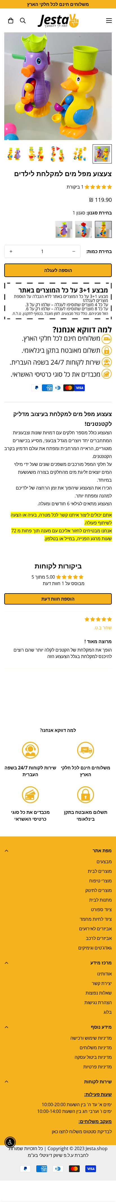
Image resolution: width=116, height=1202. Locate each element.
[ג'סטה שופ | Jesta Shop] (58, 20)
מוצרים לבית (100, 871)
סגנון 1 (103, 229)
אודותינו (104, 974)
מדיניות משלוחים (96, 1047)
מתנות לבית (100, 900)
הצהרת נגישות (98, 1002)
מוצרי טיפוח (100, 881)
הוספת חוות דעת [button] (58, 599)
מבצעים (104, 861)
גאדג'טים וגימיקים (95, 948)
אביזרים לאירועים (95, 929)
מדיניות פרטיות (97, 1067)
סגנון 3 (63, 229)
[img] (98, 619)
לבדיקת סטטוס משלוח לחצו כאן (82, 1131)
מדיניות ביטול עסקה (93, 1057)
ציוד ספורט (101, 909)
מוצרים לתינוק (98, 890)
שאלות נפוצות (99, 993)
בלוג (108, 1012)
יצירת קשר (102, 983)
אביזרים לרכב (99, 938)
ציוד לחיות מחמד (96, 919)
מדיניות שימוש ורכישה (91, 1038)
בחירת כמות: (99, 251)
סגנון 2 (83, 229)
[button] (10, 20)
